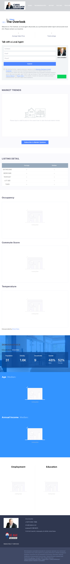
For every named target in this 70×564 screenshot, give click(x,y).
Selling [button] (59, 5)
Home (30, 5)
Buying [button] (51, 5)
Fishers (12, 19)
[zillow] (16, 551)
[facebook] (5, 551)
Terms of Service (10, 76)
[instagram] (19, 551)
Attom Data (15, 329)
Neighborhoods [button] (40, 5)
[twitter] (12, 551)
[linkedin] (8, 551)
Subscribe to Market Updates (35, 142)
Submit (29, 64)
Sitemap (35, 560)
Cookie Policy (45, 559)
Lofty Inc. (32, 558)
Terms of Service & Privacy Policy (32, 559)
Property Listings (28, 560)
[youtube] (5, 555)
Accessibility (41, 560)
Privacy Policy (20, 76)
